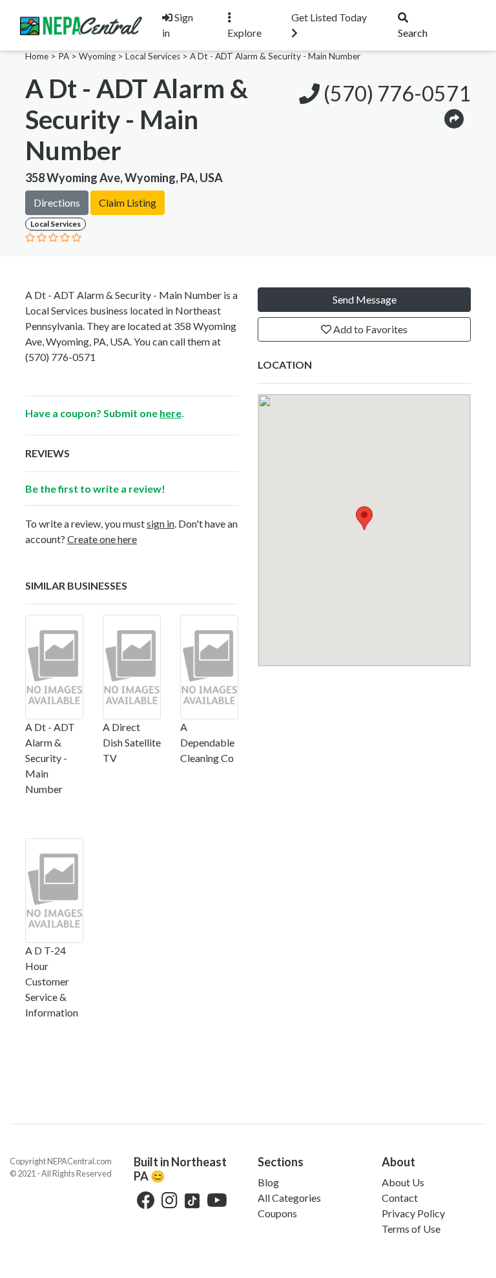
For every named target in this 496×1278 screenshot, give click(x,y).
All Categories (289, 1197)
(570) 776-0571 (395, 93)
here (170, 413)
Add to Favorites (369, 329)
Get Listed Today (329, 17)
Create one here (102, 539)
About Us (403, 1182)
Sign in (177, 25)
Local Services (152, 56)
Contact (400, 1197)
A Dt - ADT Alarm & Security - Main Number (275, 56)
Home (36, 56)
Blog (268, 1182)
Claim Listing (127, 202)
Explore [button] (244, 32)
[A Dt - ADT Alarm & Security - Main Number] (54, 667)
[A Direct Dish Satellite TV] (131, 667)
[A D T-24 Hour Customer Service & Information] (54, 890)
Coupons (277, 1213)
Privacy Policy (413, 1213)
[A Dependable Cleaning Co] (209, 667)
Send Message (365, 299)
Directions (57, 202)
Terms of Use (411, 1228)
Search (413, 32)
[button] (454, 118)
